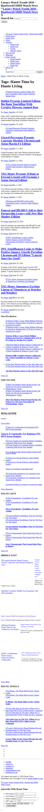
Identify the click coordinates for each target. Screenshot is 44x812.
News (8, 40)
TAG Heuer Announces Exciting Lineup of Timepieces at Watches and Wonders (21, 289)
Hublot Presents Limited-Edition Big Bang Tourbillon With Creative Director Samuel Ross (20, 104)
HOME (8, 762)
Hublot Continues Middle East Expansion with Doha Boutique (18, 616)
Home (3, 76)
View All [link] (4, 376)
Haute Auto (14, 61)
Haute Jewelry (15, 59)
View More (5, 682)
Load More (5, 312)
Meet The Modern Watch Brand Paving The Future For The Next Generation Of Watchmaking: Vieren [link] (23, 402)
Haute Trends (11, 57)
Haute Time (8, 112)
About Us (9, 764)
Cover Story (5, 423)
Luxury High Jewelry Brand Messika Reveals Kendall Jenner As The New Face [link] (24, 740)
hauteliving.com (11, 772)
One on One (10, 53)
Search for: (8, 18)
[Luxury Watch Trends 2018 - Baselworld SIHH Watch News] (22, 785)
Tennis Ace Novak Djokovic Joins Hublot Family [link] (19, 469)
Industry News (15, 51)
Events (12, 49)
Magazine (9, 55)
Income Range (11, 803)
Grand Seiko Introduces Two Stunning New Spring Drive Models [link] (24, 484)
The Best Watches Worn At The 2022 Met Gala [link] (24, 371)
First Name (10, 794)
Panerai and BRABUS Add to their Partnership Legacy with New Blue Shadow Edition (22, 213)
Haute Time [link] (10, 38)
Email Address (11, 799)
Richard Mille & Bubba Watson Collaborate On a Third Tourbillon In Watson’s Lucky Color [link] (23, 358)
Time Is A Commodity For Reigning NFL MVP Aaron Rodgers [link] (21, 435)
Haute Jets (14, 65)
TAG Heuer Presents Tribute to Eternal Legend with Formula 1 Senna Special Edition (20, 177)
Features (9, 42)
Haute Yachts (15, 63)
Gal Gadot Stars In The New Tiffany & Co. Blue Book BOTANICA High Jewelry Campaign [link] (23, 721)
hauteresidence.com (13, 770)
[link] (22, 11)
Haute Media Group (35, 778)
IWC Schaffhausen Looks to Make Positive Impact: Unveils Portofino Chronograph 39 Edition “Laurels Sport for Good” (21, 253)
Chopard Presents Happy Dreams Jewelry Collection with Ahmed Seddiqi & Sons (38, 568)
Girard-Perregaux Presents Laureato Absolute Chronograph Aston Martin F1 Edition (20, 140)
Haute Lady (14, 44)
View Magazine (7, 489)
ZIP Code (9, 801)
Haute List (14, 47)
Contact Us (10, 766)
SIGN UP (9, 68)
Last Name (10, 796)
